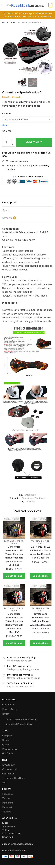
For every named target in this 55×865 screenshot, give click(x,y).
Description (9, 202)
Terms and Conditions (13, 778)
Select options (14, 576)
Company (7, 735)
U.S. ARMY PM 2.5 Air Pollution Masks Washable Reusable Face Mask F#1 (40, 552)
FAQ (4, 782)
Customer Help (10, 769)
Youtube (6, 811)
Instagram (7, 802)
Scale (31, 498)
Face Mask (9, 541)
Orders (5, 740)
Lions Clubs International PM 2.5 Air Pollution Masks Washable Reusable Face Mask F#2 (14, 556)
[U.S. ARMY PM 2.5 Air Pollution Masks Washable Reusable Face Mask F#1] (41, 528)
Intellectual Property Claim (19, 724)
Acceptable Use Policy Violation (22, 719)
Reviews (8, 217)
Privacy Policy (9, 709)
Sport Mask (40, 498)
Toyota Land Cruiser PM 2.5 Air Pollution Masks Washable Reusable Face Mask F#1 (40, 621)
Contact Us (8, 704)
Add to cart (34, 142)
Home (5, 22)
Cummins (30, 501)
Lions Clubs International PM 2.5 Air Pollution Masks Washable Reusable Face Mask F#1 (14, 623)
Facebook (7, 793)
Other (12, 22)
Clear (4, 125)
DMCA (5, 714)
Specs (5, 210)
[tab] (27, 203)
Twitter (6, 798)
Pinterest (7, 807)
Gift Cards (7, 753)
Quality (5, 744)
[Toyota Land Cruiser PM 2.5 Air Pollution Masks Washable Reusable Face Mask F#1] (41, 595)
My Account (8, 764)
